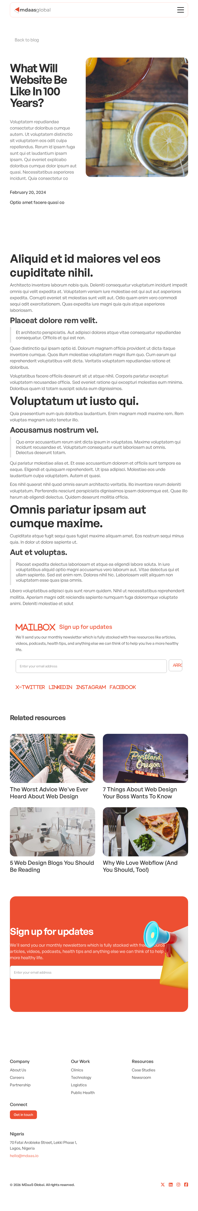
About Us (18, 1070)
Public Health (83, 1092)
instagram (91, 687)
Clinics (77, 1070)
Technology (81, 1077)
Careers (17, 1077)
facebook (123, 687)
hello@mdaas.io (24, 1155)
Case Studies (143, 1070)
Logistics (79, 1084)
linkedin (60, 687)
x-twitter (30, 687)
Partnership (20, 1084)
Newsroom (141, 1077)
